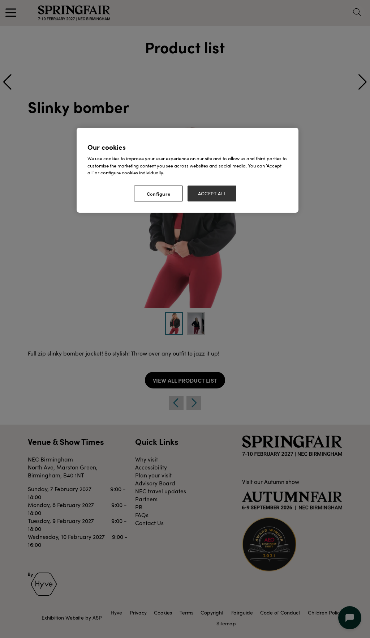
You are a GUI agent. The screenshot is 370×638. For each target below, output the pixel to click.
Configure (159, 193)
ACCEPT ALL (212, 193)
